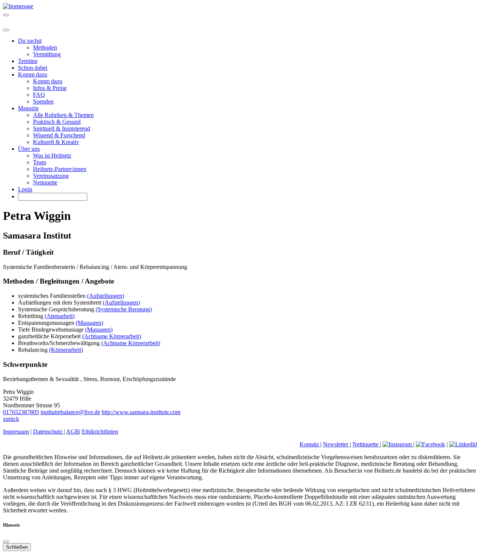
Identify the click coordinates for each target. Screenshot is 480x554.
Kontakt (310, 444)
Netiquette (45, 182)
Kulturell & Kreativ (56, 142)
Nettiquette (366, 444)
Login (25, 189)
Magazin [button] (28, 108)
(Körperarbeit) (66, 350)
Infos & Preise (50, 88)
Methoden (45, 47)
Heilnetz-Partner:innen (59, 169)
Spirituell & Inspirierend (61, 128)
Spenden (43, 101)
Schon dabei (32, 68)
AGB (72, 431)
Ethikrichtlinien (100, 431)
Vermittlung (47, 54)
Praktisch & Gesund (57, 122)
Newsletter (336, 444)
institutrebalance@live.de (70, 412)
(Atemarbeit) (60, 316)
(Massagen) (89, 323)
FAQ (39, 95)
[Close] (6, 30)
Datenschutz (48, 431)
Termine (28, 61)
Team (39, 162)
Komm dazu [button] (32, 74)
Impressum (16, 431)
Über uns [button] (29, 149)
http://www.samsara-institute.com (141, 412)
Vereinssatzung (51, 176)
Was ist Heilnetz (52, 155)
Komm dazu (47, 81)
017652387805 (21, 412)
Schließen (17, 547)
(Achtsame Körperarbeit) (111, 336)
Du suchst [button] (30, 41)
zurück (11, 419)
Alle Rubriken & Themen (63, 115)
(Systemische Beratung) (124, 309)
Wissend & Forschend (59, 135)
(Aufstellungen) (105, 296)
